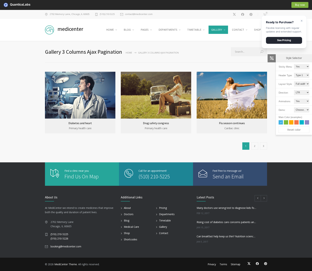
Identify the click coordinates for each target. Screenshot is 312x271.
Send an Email (228, 176)
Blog (126, 220)
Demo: (282, 110)
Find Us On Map (81, 176)
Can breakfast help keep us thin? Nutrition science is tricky (227, 236)
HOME (110, 29)
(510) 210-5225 (107, 14)
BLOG (127, 29)
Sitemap (235, 264)
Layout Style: (285, 84)
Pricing (163, 208)
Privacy (212, 264)
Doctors (128, 214)
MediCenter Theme (65, 264)
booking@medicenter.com (66, 246)
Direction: (284, 93)
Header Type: (285, 75)
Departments (167, 214)
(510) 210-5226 (59, 238)
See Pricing (284, 40)
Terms (223, 264)
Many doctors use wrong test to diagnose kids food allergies (227, 208)
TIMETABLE (194, 29)
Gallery (163, 226)
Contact (163, 233)
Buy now (300, 4)
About (127, 208)
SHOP (257, 29)
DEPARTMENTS (168, 29)
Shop (127, 233)
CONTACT (238, 29)
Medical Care (131, 226)
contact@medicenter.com (139, 14)
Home (129, 52)
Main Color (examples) (290, 117)
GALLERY (216, 29)
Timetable (165, 220)
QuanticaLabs (12, 4)
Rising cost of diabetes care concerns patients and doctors (227, 222)
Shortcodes (130, 239)
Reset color (294, 129)
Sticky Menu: (285, 67)
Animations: (285, 101)
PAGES (145, 29)
